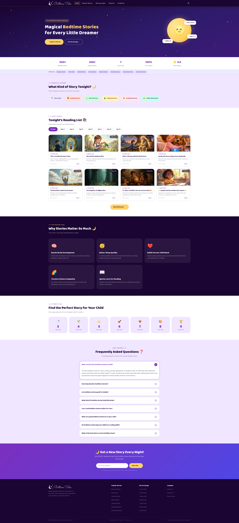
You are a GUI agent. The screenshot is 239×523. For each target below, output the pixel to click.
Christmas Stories (141, 72)
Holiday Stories (103, 72)
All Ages (53, 129)
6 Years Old (142, 500)
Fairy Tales (71, 72)
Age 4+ (72, 129)
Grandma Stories (115, 72)
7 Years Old (142, 503)
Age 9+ (118, 129)
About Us (111, 3)
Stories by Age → (74, 42)
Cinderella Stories (128, 72)
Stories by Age (100, 3)
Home (77, 3)
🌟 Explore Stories (54, 42)
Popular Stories (87, 3)
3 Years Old (142, 489)
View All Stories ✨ (119, 207)
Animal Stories (82, 72)
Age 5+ (81, 129)
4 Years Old (142, 493)
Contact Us (120, 3)
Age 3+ (63, 129)
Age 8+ (109, 129)
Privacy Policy (171, 496)
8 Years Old (142, 507)
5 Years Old (142, 496)
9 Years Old (142, 510)
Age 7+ (100, 129)
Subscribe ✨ (136, 465)
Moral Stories (92, 72)
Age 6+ (91, 129)
